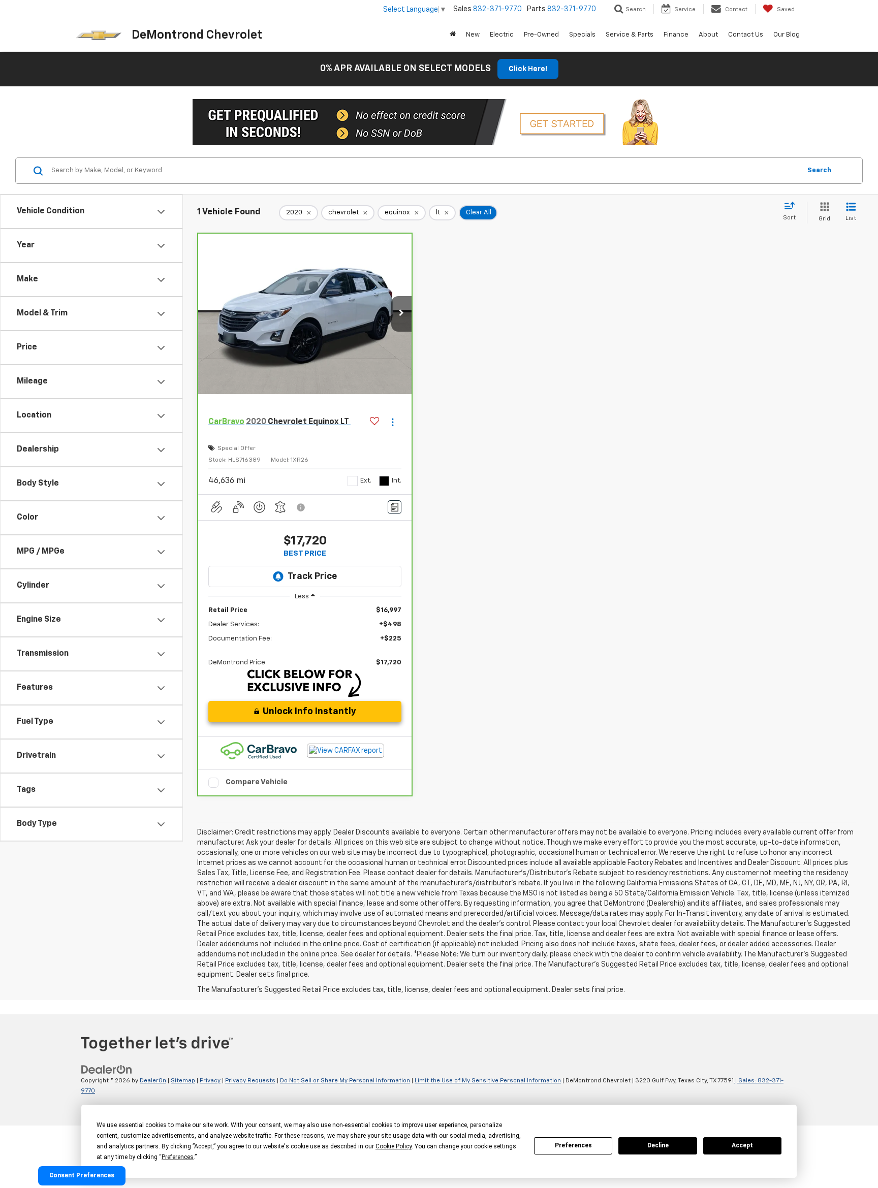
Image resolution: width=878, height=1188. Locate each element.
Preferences (573, 1145)
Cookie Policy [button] (393, 1146)
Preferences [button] (178, 1157)
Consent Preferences (81, 1176)
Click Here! (528, 69)
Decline (658, 1145)
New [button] (473, 34)
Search (819, 170)
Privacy (210, 1081)
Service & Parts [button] (629, 34)
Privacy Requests (250, 1081)
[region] (304, 636)
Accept (742, 1145)
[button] (401, 314)
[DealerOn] (107, 1069)
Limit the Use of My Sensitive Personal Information (488, 1081)
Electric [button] (502, 34)
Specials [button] (582, 34)
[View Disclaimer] (301, 507)
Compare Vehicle (257, 782)
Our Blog (786, 34)
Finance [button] (676, 34)
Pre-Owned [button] (541, 34)
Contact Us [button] (745, 34)
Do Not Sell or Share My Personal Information (345, 1081)
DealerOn (153, 1081)
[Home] (453, 35)
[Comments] (394, 507)
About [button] (708, 34)
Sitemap (183, 1081)
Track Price (312, 576)
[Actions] (392, 422)
